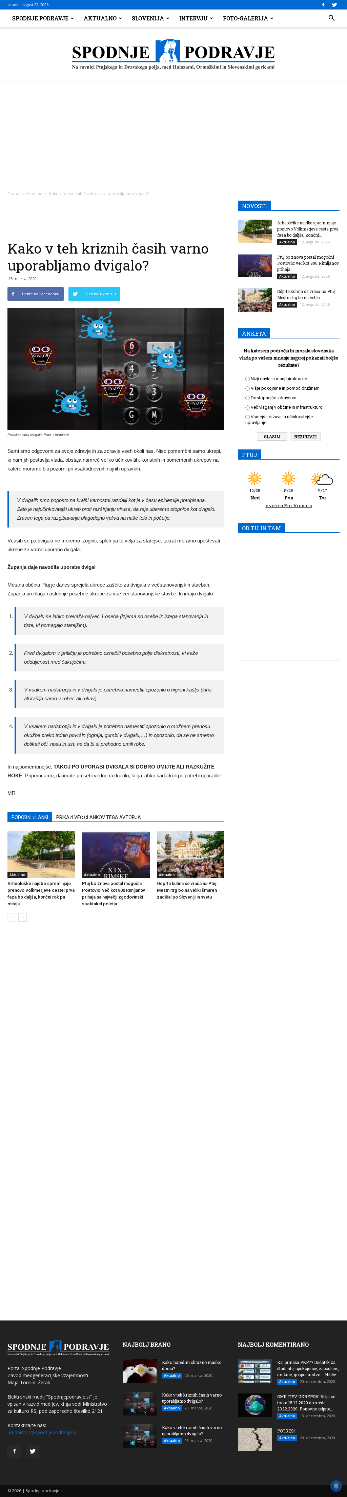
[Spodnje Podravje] (173, 54)
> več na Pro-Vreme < (289, 505)
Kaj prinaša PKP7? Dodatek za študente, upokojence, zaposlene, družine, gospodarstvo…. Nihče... (308, 1368)
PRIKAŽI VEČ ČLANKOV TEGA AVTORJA (98, 817)
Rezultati (305, 436)
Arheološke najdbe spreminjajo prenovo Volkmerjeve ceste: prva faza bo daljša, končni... (308, 229)
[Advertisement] (173, 132)
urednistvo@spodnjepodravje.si (41, 1432)
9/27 (322, 494)
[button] (331, 18)
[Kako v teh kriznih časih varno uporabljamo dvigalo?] (140, 1404)
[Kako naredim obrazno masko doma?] (140, 1371)
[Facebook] (323, 5)
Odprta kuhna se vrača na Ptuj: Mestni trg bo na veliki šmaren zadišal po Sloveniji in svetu (187, 890)
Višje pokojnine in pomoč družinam (285, 388)
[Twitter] (334, 5)
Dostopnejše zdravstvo (274, 397)
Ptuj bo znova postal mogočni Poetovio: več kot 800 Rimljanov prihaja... (308, 263)
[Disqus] (115, 1030)
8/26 (288, 494)
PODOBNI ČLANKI (30, 817)
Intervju (193, 18)
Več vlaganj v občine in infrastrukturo (287, 407)
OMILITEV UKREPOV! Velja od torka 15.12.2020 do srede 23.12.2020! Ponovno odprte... (306, 1402)
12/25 (255, 494)
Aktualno (100, 18)
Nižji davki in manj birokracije (279, 378)
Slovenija (148, 18)
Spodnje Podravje (40, 18)
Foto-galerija (245, 18)
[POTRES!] (255, 1439)
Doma (13, 194)
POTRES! (286, 1431)
